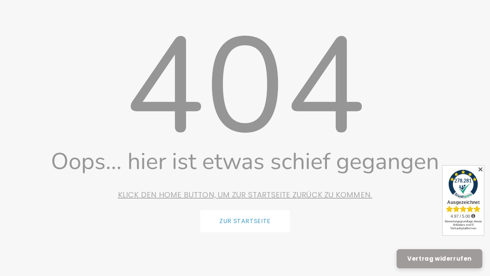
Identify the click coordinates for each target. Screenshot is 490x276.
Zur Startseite (245, 221)
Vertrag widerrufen (439, 259)
